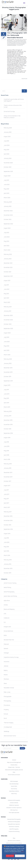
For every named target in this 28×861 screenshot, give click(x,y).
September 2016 (8, 529)
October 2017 (7, 481)
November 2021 (8, 267)
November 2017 (8, 477)
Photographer (10, 40)
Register (22, 748)
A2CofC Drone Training (10, 583)
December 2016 (8, 516)
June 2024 (6, 145)
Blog (14, 838)
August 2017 (7, 485)
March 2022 (7, 250)
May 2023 (6, 189)
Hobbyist (6, 653)
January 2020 (7, 363)
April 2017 (6, 503)
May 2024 (6, 149)
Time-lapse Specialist (14, 812)
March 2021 (7, 302)
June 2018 (6, 446)
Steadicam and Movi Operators (14, 807)
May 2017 (6, 498)
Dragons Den (7, 626)
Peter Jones (7, 692)
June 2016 (6, 542)
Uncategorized (8, 727)
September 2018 (8, 433)
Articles (6, 605)
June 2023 (6, 184)
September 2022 (8, 224)
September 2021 (8, 276)
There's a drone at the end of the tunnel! (13, 106)
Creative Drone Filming (14, 831)
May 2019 (6, 398)
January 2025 (7, 132)
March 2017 (7, 507)
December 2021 (8, 263)
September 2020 (8, 328)
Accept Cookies (10, 855)
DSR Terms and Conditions (14, 840)
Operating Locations (14, 791)
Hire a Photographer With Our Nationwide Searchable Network (17, 35)
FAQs (14, 772)
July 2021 (6, 285)
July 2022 (6, 232)
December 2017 (8, 472)
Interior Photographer (22, 41)
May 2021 (6, 293)
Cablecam (6, 618)
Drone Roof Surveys (9, 111)
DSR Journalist (11, 39)
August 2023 (7, 176)
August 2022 (7, 228)
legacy (5, 670)
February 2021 (8, 306)
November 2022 (8, 215)
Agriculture (7, 600)
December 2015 (8, 568)
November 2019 (8, 372)
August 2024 (7, 136)
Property (6, 709)
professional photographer (21, 42)
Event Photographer (19, 40)
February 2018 (8, 463)
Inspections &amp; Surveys (11, 657)
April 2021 (6, 298)
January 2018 (7, 468)
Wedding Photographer (11, 45)
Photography (7, 701)
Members (6, 679)
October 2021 (7, 272)
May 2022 (6, 241)
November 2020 (8, 320)
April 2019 (6, 402)
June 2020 (7, 341)
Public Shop (14, 793)
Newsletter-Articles (9, 688)
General (6, 648)
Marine (5, 674)
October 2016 (7, 525)
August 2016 (7, 533)
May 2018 (6, 450)
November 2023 (8, 162)
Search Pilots (14, 786)
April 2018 (6, 455)
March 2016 (7, 555)
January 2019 (7, 415)
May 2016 (6, 546)
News (5, 683)
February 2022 (8, 254)
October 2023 (7, 167)
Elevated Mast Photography (14, 819)
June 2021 (6, 289)
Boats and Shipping (9, 609)
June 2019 (6, 394)
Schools (6, 714)
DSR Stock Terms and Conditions (14, 843)
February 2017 (8, 511)
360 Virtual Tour (14, 810)
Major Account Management (14, 762)
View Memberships (14, 783)
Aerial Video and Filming (10, 596)
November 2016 (8, 520)
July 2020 (6, 337)
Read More (24, 78)
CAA (5, 613)
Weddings (6, 731)
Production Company (14, 826)
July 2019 (6, 389)
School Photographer (20, 44)
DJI (5, 622)
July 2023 (6, 180)
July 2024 (6, 141)
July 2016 (6, 538)
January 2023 (7, 206)
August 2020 (7, 333)
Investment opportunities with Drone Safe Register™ (14, 100)
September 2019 (8, 381)
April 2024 (6, 154)
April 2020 (6, 350)
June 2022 (7, 237)
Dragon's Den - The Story (14, 767)
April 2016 (6, 551)
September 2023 (8, 171)
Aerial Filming (7, 587)
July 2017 (6, 490)
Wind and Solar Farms (10, 735)
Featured (6, 644)
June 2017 (6, 494)
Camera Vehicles (14, 802)
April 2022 (6, 245)
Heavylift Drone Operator (14, 824)
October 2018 (7, 429)
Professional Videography (14, 821)
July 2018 (6, 442)
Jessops (6, 666)
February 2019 (8, 411)
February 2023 (8, 202)
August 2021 (7, 280)
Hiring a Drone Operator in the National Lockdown (12, 116)
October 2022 (7, 219)
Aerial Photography (9, 592)
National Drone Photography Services (14, 769)
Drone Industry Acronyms (14, 774)
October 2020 (7, 324)
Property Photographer (11, 44)
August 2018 (7, 437)
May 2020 (6, 346)
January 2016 (7, 564)
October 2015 (7, 573)
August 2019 (7, 385)
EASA (5, 635)
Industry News (14, 765)
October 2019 (7, 376)
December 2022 (8, 210)
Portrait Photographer (11, 42)
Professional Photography (14, 800)
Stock (5, 718)
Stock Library (14, 788)
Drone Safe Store (8, 631)
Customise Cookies (19, 855)
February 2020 (8, 359)
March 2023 (7, 197)
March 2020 (7, 354)
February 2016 (8, 559)
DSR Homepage (14, 781)
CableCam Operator (14, 805)
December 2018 (8, 420)
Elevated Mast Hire (9, 640)
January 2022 (7, 258)
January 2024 (7, 158)
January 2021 (7, 311)
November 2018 (8, 424)
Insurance (6, 661)
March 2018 (7, 459)
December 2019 (8, 368)
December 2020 (8, 315)
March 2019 (7, 407)
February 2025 (8, 128)
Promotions (7, 705)
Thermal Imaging (8, 722)
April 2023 (6, 193)
